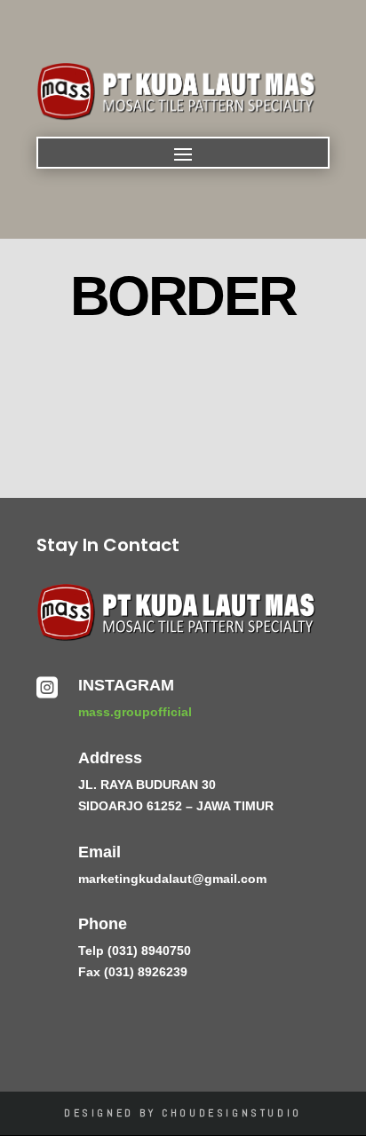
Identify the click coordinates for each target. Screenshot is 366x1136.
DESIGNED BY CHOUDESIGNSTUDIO (183, 1113)
